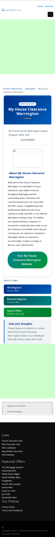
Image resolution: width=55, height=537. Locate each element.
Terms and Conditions (12, 510)
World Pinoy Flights (11, 474)
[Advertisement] (27, 47)
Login (40, 6)
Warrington (30, 88)
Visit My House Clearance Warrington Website (27, 260)
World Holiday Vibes (11, 477)
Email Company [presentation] (14, 411)
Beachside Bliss (9, 497)
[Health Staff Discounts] (11, 10)
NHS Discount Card (11, 444)
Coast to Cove (8, 490)
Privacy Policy (8, 507)
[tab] (27, 406)
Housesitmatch (9, 470)
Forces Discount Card (12, 440)
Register (49, 6)
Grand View (7, 487)
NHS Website (8, 454)
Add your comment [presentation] (16, 405)
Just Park (6, 494)
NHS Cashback (9, 447)
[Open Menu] (50, 14)
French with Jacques (11, 484)
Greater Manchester (12, 88)
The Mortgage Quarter (12, 467)
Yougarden (7, 480)
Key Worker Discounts (12, 451)
